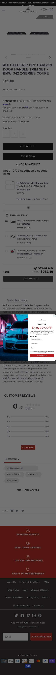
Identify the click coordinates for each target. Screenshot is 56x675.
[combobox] (41, 339)
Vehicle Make (34, 336)
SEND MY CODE (42, 355)
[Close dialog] (54, 316)
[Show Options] (53, 339)
